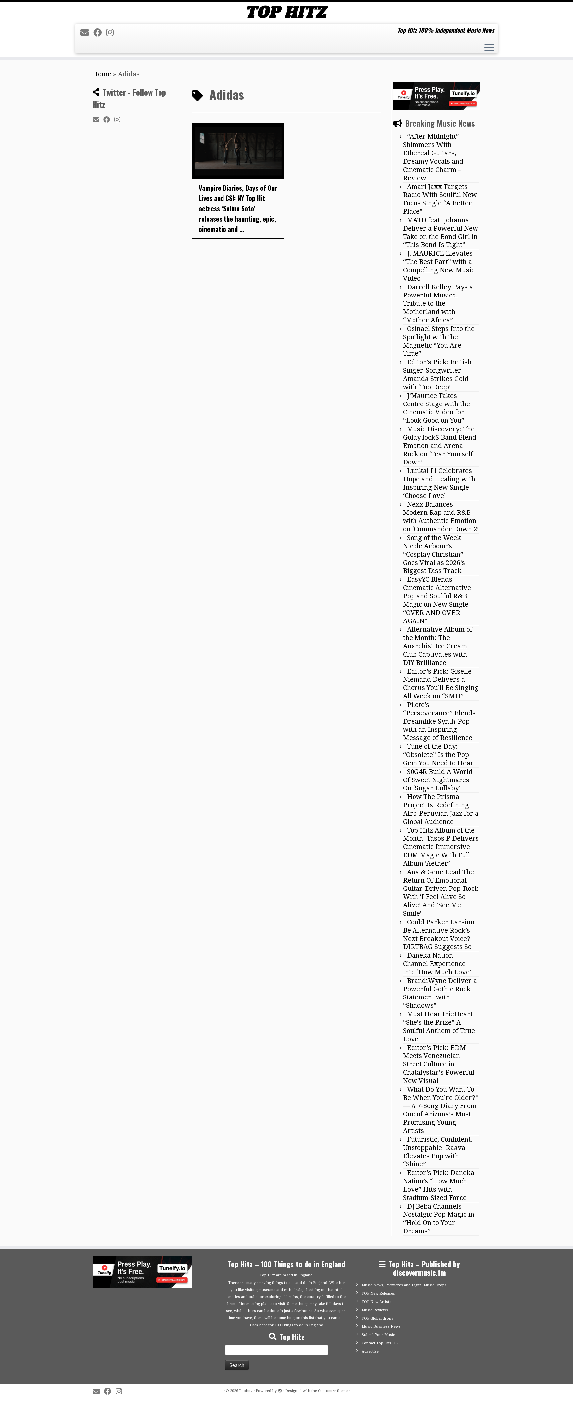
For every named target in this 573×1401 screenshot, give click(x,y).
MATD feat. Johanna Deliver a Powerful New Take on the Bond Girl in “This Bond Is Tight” (440, 232)
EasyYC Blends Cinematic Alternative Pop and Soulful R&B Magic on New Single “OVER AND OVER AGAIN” (437, 600)
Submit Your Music (378, 1335)
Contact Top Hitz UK (380, 1343)
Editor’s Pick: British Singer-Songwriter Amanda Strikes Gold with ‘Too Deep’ (437, 374)
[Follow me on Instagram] (112, 33)
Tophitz (246, 1391)
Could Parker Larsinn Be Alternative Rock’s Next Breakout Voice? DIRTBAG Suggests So (439, 934)
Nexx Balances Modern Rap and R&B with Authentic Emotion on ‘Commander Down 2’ (441, 516)
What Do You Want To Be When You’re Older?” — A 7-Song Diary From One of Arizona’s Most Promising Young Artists (440, 1110)
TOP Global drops (377, 1318)
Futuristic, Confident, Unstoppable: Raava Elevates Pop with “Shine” (437, 1151)
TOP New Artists (376, 1302)
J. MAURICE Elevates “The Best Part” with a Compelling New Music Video (439, 265)
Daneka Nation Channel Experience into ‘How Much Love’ (437, 963)
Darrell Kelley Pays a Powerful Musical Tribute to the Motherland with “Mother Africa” (438, 303)
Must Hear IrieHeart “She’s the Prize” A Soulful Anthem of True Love (439, 1026)
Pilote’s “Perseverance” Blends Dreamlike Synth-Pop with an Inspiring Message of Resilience (439, 721)
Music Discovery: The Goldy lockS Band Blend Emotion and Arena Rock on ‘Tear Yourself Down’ (439, 445)
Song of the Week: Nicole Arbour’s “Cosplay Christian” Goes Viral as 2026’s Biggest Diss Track (434, 554)
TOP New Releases (378, 1293)
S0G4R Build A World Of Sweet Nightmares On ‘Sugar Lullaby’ (438, 780)
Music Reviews (375, 1310)
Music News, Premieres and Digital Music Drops (404, 1285)
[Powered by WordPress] (280, 1389)
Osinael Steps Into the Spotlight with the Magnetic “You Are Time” (439, 341)
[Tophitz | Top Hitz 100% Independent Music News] (286, 12)
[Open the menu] (489, 48)
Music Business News (381, 1326)
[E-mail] (86, 33)
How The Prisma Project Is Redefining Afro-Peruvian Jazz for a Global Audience (440, 809)
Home (102, 74)
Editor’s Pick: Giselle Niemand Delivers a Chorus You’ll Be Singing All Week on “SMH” (440, 683)
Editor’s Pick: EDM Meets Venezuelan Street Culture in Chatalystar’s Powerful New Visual (438, 1064)
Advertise (370, 1351)
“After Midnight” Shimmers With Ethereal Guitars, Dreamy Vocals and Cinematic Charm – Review (433, 157)
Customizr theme (333, 1391)
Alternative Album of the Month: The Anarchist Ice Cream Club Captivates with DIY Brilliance (437, 646)
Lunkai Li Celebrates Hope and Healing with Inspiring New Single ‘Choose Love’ (439, 483)
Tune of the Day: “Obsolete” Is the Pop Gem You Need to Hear (438, 754)
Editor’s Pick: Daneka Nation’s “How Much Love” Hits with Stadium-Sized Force (438, 1185)
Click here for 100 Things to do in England (286, 1325)
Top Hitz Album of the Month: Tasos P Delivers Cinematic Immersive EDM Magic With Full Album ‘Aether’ (441, 846)
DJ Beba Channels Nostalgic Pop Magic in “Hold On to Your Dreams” (438, 1218)
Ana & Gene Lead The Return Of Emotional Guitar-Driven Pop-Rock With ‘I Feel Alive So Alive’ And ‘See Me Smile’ (440, 892)
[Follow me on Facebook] (99, 33)
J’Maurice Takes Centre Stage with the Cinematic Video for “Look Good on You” (436, 408)
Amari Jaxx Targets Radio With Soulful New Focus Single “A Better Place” (440, 199)
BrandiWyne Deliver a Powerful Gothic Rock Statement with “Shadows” (440, 993)
